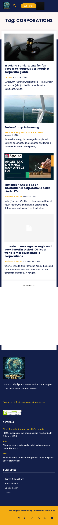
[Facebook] (12, 518)
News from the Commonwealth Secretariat (24, 429)
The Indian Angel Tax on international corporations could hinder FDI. (27, 188)
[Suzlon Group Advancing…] (29, 109)
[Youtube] (52, 518)
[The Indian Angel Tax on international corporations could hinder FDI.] (29, 166)
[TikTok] (32, 518)
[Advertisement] (29, 316)
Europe (8, 77)
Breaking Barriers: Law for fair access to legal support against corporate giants (26, 69)
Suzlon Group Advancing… (22, 127)
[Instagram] (18, 518)
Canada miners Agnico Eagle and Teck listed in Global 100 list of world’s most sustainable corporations (28, 251)
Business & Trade (13, 196)
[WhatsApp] (45, 518)
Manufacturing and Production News (23, 132)
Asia (5, 441)
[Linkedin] (25, 518)
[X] (38, 518)
